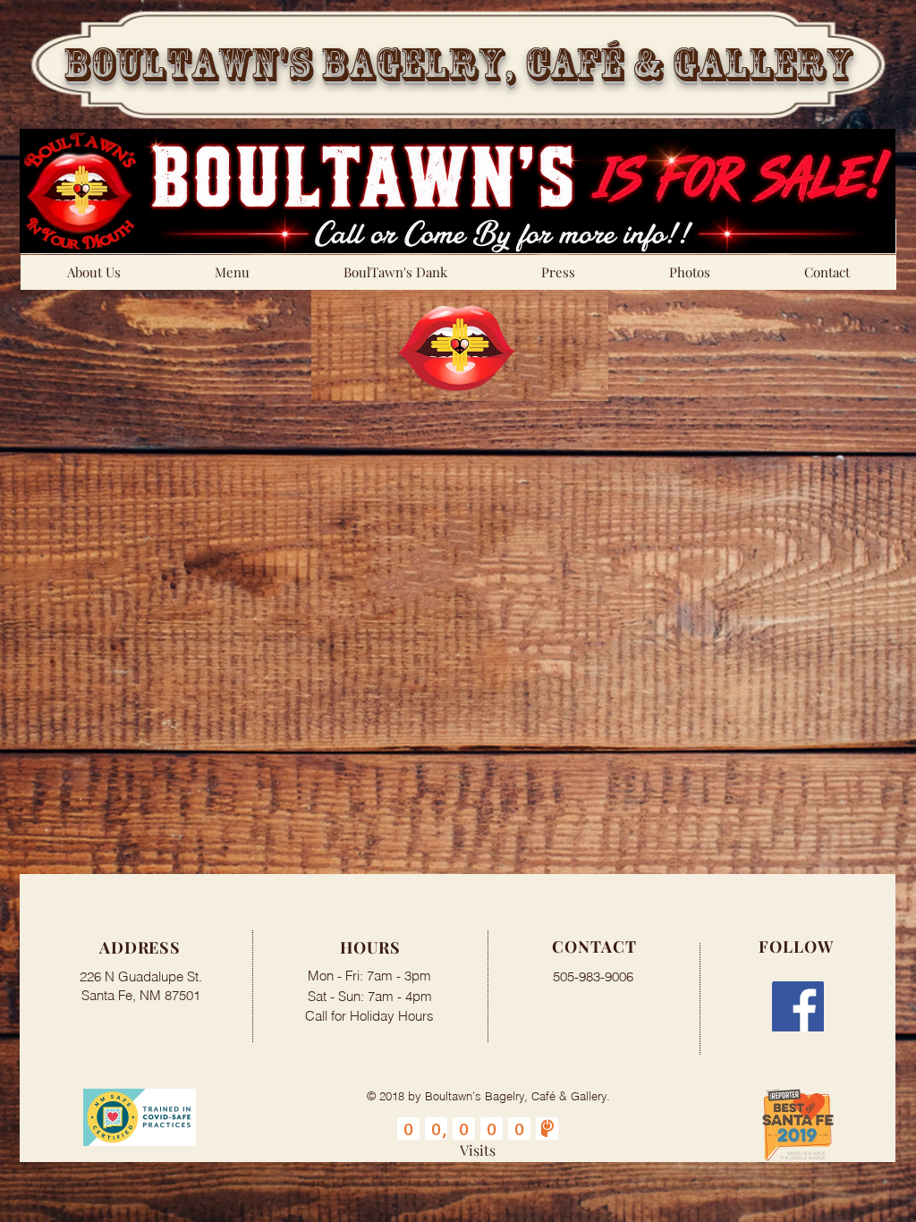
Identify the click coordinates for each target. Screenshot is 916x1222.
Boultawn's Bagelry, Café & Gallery (458, 64)
